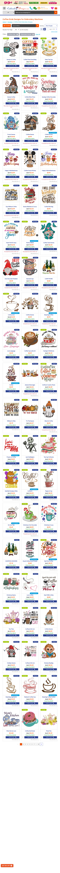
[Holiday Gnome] (11, 651)
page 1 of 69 (52, 29)
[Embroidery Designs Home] (18, 8)
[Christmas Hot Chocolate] (30, 513)
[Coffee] (11, 373)
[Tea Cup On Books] (48, 445)
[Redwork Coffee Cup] (30, 685)
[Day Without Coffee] (11, 194)
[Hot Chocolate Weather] (11, 267)
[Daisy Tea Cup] (48, 47)
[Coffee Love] (11, 303)
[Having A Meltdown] (48, 339)
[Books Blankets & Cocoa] (30, 194)
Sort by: (42, 26)
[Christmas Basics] (11, 583)
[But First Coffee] (48, 549)
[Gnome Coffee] (11, 85)
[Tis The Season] (30, 409)
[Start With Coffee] (48, 583)
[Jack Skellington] (30, 445)
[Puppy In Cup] (48, 479)
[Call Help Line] (31, 8)
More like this (15, 71)
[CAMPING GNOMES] (11, 549)
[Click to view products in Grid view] (44, 29)
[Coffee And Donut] (30, 719)
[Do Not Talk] (11, 513)
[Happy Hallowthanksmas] (48, 158)
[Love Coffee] (30, 583)
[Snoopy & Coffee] (11, 47)
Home (4, 22)
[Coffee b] (30, 479)
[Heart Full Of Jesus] (11, 231)
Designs (10, 22)
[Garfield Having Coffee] (11, 479)
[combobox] (34, 12)
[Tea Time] (11, 617)
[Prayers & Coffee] (11, 445)
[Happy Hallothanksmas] (11, 158)
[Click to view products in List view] (41, 29)
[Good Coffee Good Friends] (30, 549)
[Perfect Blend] (30, 231)
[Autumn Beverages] (30, 373)
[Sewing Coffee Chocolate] (48, 85)
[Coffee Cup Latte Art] (30, 339)
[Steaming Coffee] (48, 303)
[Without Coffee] (11, 409)
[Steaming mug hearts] (11, 685)
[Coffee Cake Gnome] (48, 231)
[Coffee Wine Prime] (30, 85)
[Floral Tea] (48, 719)
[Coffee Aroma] (48, 122)
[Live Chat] (35, 8)
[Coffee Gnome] (30, 122)
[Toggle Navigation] (4, 8)
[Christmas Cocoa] (48, 513)
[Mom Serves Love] (11, 719)
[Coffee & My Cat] (30, 617)
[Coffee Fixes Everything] (30, 47)
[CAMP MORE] (48, 267)
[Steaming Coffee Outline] (48, 685)
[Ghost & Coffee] (48, 409)
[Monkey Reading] (48, 651)
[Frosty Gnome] (11, 122)
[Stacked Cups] (30, 267)
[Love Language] (11, 339)
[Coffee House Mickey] (30, 158)
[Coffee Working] (48, 194)
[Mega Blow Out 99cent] (30, 3)
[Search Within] (37, 25)
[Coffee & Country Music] (48, 373)
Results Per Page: (8, 29)
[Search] (55, 12)
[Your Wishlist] (52, 8)
